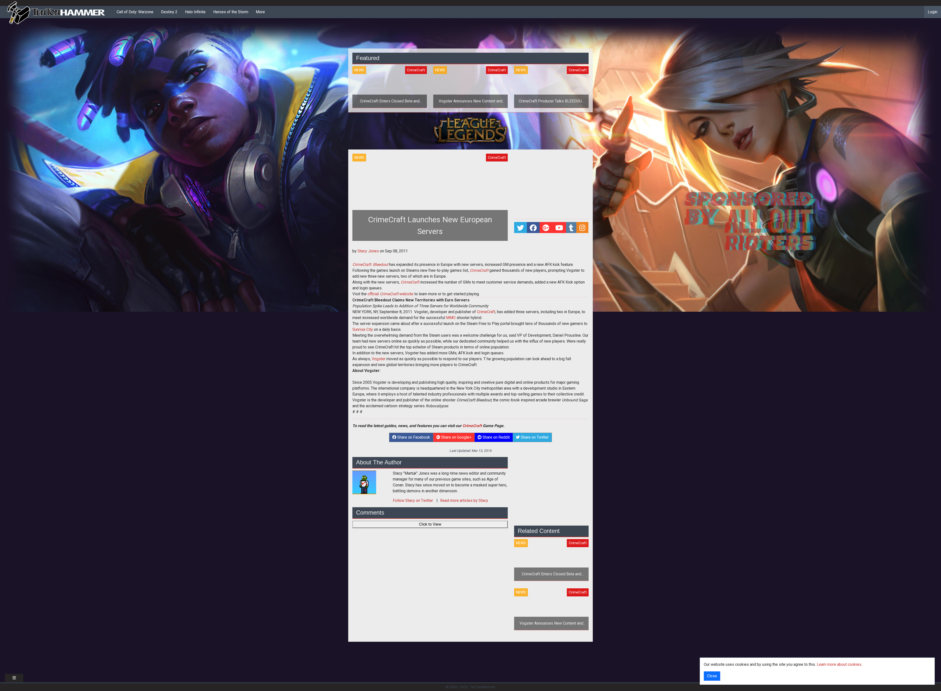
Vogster (378, 359)
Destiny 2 (169, 12)
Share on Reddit (496, 437)
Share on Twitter (534, 437)
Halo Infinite (195, 12)
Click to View (430, 524)
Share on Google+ (455, 437)
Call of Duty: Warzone (135, 12)
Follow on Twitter (413, 500)
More (260, 12)
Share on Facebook (413, 437)
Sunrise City (362, 329)
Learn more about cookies (839, 664)
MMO (451, 317)
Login (932, 12)
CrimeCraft (486, 311)
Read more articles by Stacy (464, 500)
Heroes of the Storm (230, 12)
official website (390, 294)
